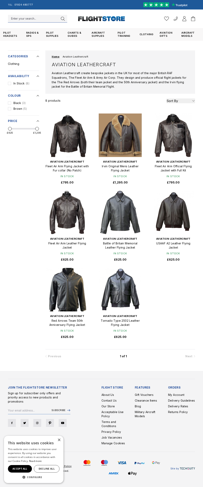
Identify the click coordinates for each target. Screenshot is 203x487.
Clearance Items (146, 400)
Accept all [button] (19, 468)
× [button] (58, 440)
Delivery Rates (178, 406)
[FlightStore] (101, 18)
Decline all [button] (47, 468)
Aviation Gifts (166, 34)
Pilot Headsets (10, 34)
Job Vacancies (112, 437)
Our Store (108, 406)
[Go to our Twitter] (25, 423)
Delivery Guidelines (181, 400)
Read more (35, 461)
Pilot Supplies (52, 34)
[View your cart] (193, 18)
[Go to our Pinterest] (50, 423)
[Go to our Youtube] (63, 423)
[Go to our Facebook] (12, 423)
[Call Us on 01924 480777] (176, 18)
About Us (108, 394)
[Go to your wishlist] (166, 18)
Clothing (146, 34)
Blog (138, 406)
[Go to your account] (184, 18)
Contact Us (109, 400)
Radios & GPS (32, 34)
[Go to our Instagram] (37, 423)
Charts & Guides (74, 34)
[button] (33, 477)
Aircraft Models (188, 34)
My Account (176, 394)
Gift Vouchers (144, 394)
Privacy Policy (111, 431)
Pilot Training (124, 34)
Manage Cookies (113, 443)
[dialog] (33, 459)
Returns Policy (178, 412)
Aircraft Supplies (98, 34)
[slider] (10, 128)
